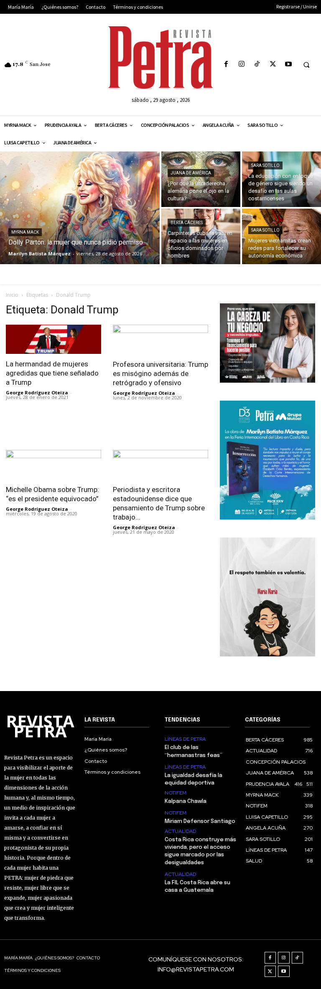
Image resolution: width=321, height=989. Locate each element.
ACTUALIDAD (180, 831)
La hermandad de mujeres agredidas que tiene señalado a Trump (52, 373)
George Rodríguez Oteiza (37, 392)
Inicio (12, 294)
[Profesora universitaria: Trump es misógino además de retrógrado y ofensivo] (160, 339)
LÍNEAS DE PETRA (185, 739)
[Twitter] (272, 64)
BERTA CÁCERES (187, 222)
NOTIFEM (175, 793)
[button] (306, 64)
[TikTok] (257, 64)
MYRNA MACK (25, 232)
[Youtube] (288, 64)
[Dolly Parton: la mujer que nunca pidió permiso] (80, 207)
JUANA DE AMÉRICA (191, 173)
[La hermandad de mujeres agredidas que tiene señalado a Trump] (53, 339)
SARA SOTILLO (265, 165)
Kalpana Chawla (185, 801)
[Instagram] (241, 64)
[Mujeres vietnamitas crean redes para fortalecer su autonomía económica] (281, 236)
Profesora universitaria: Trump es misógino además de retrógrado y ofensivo (160, 373)
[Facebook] (226, 64)
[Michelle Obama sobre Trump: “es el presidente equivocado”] (53, 464)
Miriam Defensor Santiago (200, 821)
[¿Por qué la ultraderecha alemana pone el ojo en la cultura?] (200, 179)
